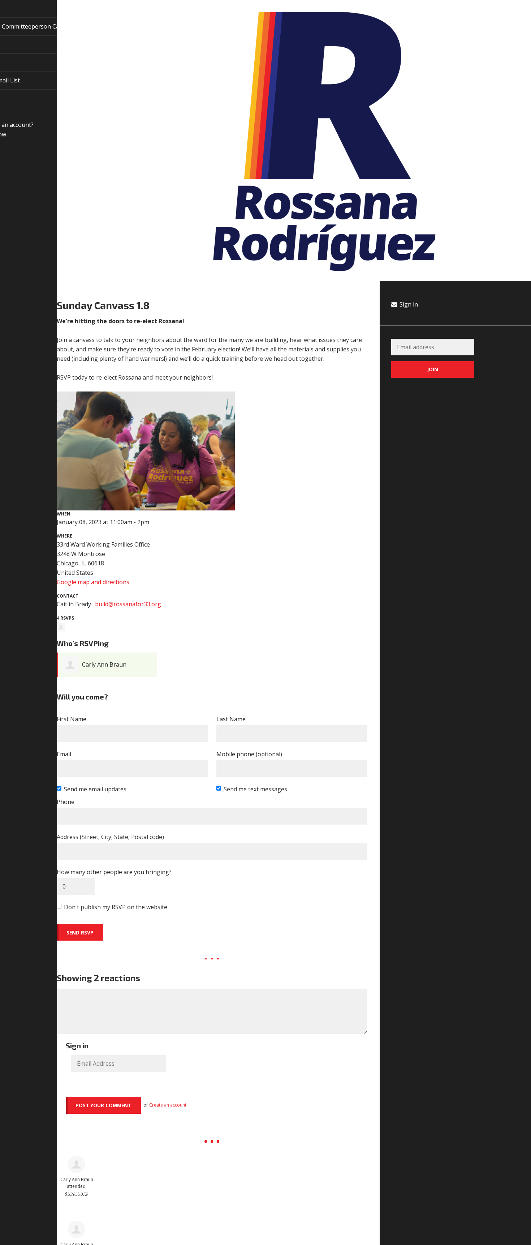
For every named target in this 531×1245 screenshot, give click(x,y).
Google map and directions (93, 582)
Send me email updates (95, 789)
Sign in (408, 304)
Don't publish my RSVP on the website (115, 907)
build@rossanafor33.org (128, 604)
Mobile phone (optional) (249, 754)
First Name (71, 719)
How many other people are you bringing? (114, 872)
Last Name (231, 719)
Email (64, 754)
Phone (65, 802)
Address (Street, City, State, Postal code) (110, 837)
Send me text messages (255, 789)
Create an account (167, 1105)
